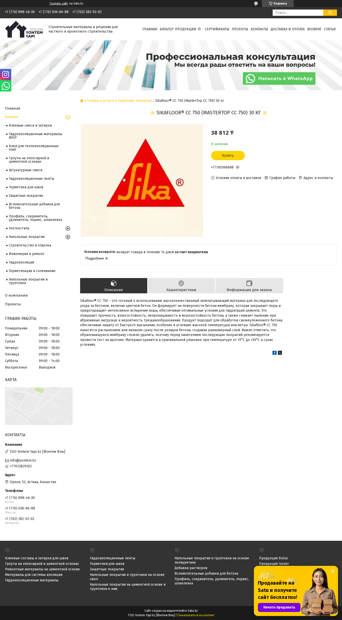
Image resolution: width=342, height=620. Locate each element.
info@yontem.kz (23, 460)
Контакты (259, 29)
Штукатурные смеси (25, 170)
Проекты (240, 29)
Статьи (330, 29)
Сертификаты (217, 29)
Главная (149, 29)
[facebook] (274, 353)
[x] (280, 353)
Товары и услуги (100, 101)
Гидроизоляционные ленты (31, 178)
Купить (228, 155)
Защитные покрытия (135, 101)
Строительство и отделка (30, 245)
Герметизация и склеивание (32, 271)
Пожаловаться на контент (196, 615)
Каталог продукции (178, 29)
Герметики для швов (26, 187)
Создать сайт (59, 3)
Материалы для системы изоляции (33, 575)
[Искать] (330, 13)
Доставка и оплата (288, 29)
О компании (16, 295)
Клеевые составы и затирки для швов (36, 558)
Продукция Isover (274, 564)
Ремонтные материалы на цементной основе (42, 569)
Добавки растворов (191, 568)
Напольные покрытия (27, 237)
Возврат (314, 29)
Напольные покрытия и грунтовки (28, 281)
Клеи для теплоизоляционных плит (34, 148)
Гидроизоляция (21, 262)
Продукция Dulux (273, 558)
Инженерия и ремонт (26, 254)
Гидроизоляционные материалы (31, 580)
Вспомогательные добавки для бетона (34, 206)
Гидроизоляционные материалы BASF (35, 136)
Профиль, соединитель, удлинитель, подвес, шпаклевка (35, 218)
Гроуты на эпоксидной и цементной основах (29, 160)
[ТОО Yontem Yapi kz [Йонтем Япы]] (24, 29)
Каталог (12, 117)
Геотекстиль (19, 228)
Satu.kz (193, 610)
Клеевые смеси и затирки (30, 125)
